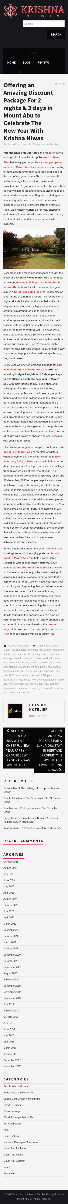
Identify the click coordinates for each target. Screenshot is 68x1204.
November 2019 (12, 992)
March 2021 (9, 942)
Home (11, 62)
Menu (34, 53)
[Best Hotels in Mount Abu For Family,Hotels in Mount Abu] (34, 10)
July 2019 (8, 1004)
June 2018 (9, 1029)
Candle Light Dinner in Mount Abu (21, 1099)
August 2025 (10, 868)
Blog (26, 62)
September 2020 (12, 967)
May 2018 (8, 1035)
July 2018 (8, 1023)
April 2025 (8, 892)
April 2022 (8, 917)
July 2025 (8, 874)
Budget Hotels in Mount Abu (18, 1092)
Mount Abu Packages (15, 1148)
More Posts (37, 716)
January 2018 (10, 1054)
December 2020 (12, 955)
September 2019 (12, 998)
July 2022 (8, 911)
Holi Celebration (12, 1123)
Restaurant (23, 645)
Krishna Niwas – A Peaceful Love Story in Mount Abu (32, 828)
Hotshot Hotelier (49, 144)
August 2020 (10, 973)
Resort (11, 645)
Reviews (43, 62)
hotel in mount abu (19, 662)
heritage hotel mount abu (46, 654)
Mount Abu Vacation (14, 1161)
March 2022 (9, 924)
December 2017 (12, 1060)
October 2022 (10, 905)
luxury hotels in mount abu (40, 671)
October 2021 (10, 936)
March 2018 (9, 1048)
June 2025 (9, 880)
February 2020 (11, 979)
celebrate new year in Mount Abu (46, 650)
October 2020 (10, 961)
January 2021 (10, 948)
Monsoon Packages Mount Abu (20, 1142)
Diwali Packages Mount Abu (18, 1117)
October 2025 (10, 861)
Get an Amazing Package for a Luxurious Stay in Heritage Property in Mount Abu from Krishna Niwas (49, 750)
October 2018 (10, 1017)
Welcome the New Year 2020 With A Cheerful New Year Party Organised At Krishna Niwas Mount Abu (18, 748)
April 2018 (8, 1041)
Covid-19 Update (12, 1105)
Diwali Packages (12, 1111)
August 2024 (10, 899)
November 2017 (12, 1066)
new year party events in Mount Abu (28, 684)
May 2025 (8, 886)
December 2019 (12, 986)
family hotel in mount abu (17, 654)
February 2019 (11, 1010)
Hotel (6, 1130)
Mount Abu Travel (13, 1154)
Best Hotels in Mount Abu (17, 1086)
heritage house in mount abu (18, 658)
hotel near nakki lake (42, 662)
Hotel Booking (11, 1136)
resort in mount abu (19, 692)
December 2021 (12, 930)
